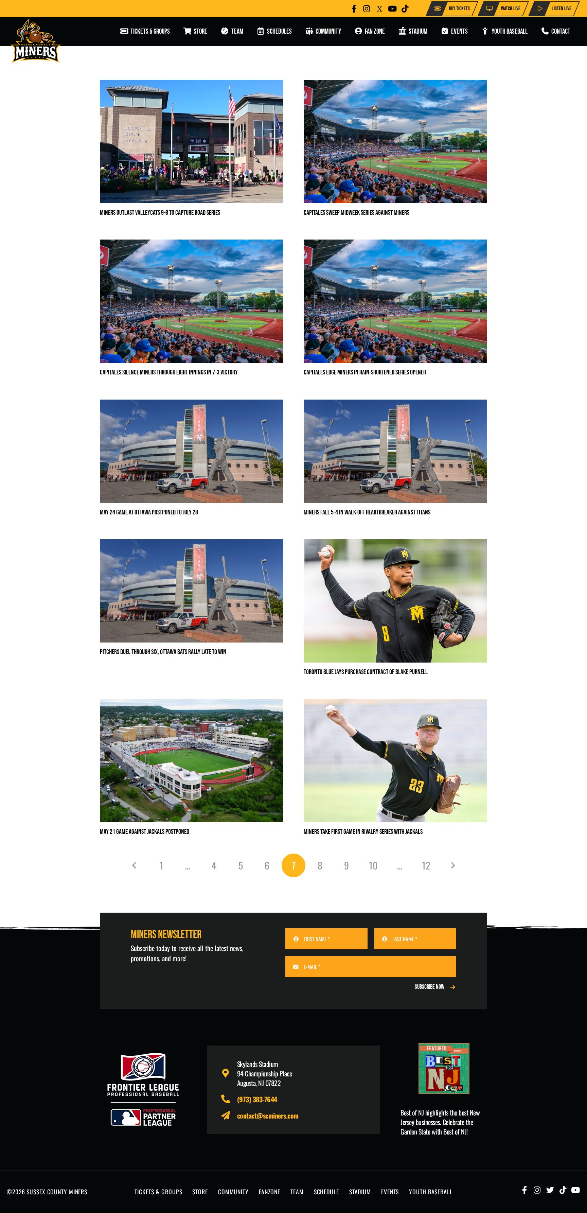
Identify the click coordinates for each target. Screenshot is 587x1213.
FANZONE (269, 1191)
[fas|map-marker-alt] (228, 1073)
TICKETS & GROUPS (158, 1191)
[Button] (354, 9)
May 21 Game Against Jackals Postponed (144, 832)
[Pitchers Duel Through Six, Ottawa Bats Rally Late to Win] (191, 545)
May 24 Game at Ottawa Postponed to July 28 (149, 512)
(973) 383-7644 (257, 1099)
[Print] (444, 1068)
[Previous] (134, 865)
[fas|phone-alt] (228, 1099)
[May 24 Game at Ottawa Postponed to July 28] (191, 405)
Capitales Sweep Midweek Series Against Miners (356, 213)
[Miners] (35, 41)
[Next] (452, 865)
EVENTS (390, 1191)
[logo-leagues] (143, 1089)
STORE (200, 1191)
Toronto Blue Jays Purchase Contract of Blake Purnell (366, 672)
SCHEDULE (326, 1191)
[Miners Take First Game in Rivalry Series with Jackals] (395, 705)
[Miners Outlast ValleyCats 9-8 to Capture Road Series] (191, 85)
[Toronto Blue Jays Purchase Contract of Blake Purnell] (395, 545)
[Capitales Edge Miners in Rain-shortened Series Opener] (395, 245)
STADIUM (360, 1191)
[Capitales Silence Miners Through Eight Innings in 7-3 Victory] (191, 245)
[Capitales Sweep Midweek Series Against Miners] (395, 85)
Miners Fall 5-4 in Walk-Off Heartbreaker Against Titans (367, 512)
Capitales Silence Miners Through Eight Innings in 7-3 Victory (169, 372)
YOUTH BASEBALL (430, 1191)
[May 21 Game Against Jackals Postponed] (191, 705)
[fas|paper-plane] (228, 1115)
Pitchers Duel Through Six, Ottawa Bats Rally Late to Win (163, 652)
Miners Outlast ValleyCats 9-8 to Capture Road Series (160, 213)
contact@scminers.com (268, 1115)
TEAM (297, 1191)
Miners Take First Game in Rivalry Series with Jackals (363, 832)
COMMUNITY (233, 1191)
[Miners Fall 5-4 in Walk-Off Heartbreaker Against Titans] (395, 405)
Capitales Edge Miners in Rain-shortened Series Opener (365, 372)
